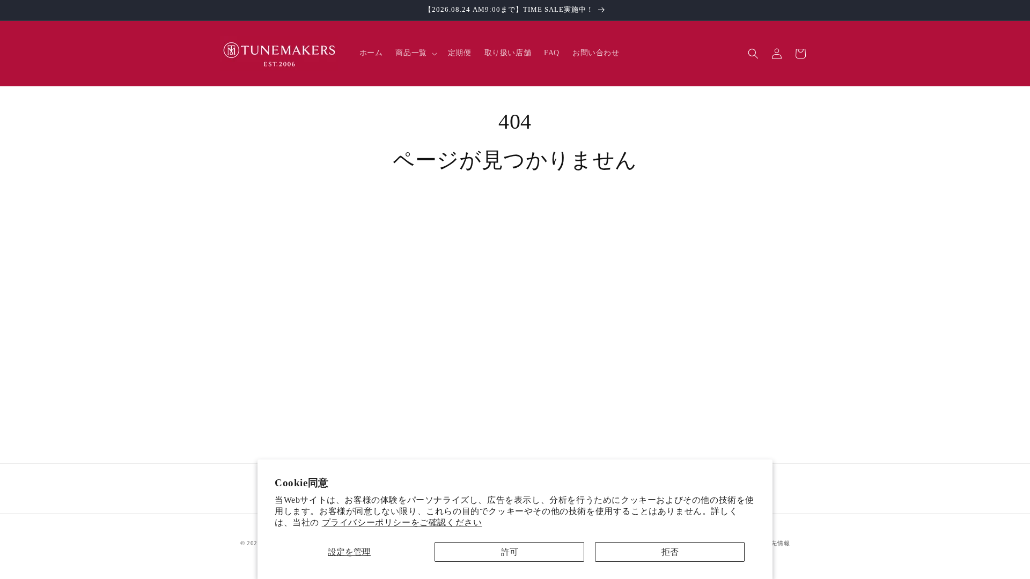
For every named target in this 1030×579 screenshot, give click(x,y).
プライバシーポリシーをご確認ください (402, 522)
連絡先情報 (774, 543)
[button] (415, 53)
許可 (509, 551)
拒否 (670, 551)
